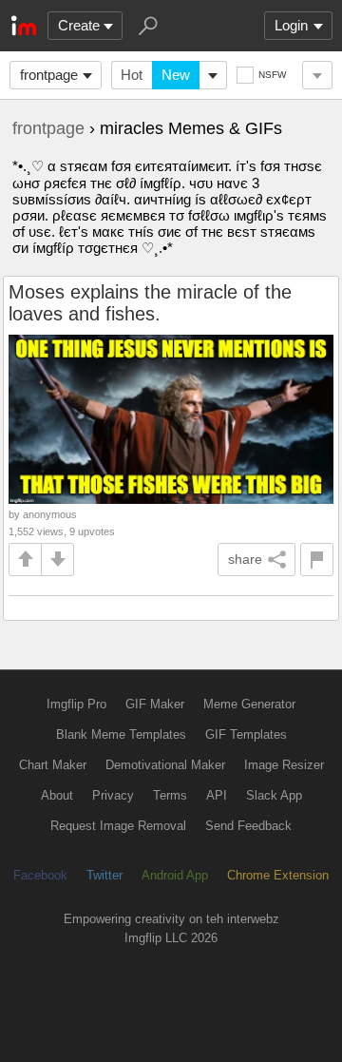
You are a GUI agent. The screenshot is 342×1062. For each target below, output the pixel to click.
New (176, 75)
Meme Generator (249, 704)
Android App (175, 875)
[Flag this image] (316, 559)
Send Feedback (248, 826)
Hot (131, 75)
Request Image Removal (118, 826)
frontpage (49, 75)
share (245, 559)
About (57, 795)
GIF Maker (154, 704)
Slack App (274, 795)
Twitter (104, 875)
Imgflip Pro (76, 704)
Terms (170, 795)
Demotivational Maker (165, 765)
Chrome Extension (278, 875)
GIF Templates (246, 734)
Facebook (40, 875)
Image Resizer (284, 765)
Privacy (113, 795)
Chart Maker (52, 765)
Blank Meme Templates (121, 734)
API (216, 795)
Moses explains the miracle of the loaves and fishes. (150, 302)
